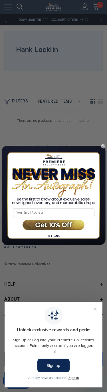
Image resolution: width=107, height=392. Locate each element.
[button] (53, 225)
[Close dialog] (103, 146)
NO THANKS (54, 236)
